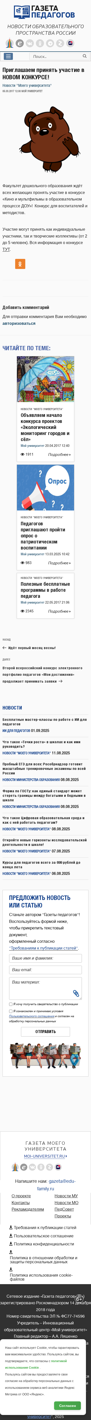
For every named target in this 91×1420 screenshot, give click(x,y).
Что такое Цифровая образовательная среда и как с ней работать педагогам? (43, 820)
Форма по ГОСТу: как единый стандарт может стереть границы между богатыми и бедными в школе (44, 795)
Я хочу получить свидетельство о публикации (45, 1004)
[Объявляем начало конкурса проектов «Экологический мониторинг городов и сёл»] (45, 401)
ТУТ (6, 249)
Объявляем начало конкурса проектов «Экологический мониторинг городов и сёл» (45, 427)
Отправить (45, 1031)
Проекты (63, 1216)
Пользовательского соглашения (31, 1016)
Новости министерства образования (31, 780)
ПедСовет (64, 1209)
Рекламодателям (28, 1209)
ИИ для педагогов (16, 731)
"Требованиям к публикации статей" (43, 948)
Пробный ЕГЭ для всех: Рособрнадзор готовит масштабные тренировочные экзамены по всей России (44, 768)
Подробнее (59, 455)
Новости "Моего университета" (27, 86)
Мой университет (33, 446)
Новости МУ (66, 1196)
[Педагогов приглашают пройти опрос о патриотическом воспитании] (45, 509)
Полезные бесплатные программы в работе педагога (45, 590)
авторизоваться (19, 323)
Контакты (21, 1203)
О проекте (21, 1196)
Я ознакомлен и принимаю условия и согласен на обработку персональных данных (41, 1016)
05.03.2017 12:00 (12, 91)
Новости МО (66, 1203)
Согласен (67, 1406)
